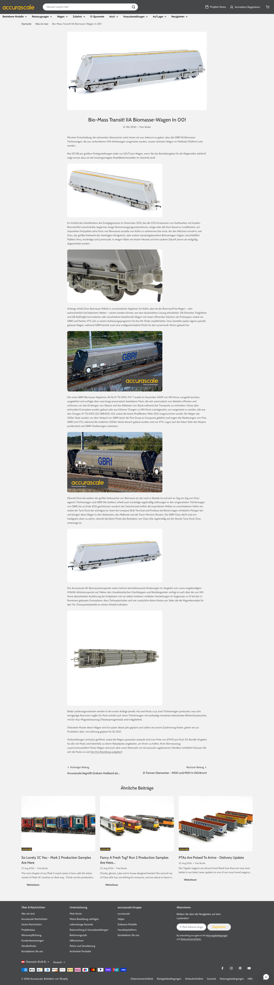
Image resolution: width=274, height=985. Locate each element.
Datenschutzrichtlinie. (191, 939)
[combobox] (90, 6)
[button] (266, 977)
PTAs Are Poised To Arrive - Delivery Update (211, 857)
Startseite (26, 23)
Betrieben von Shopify (56, 978)
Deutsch (57, 962)
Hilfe (250, 978)
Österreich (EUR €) (36, 961)
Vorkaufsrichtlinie (194, 978)
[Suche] (133, 7)
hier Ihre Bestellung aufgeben (106, 751)
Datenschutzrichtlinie (142, 978)
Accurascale (36, 978)
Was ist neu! (41, 23)
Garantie (211, 978)
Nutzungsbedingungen (217, 935)
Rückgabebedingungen (169, 978)
